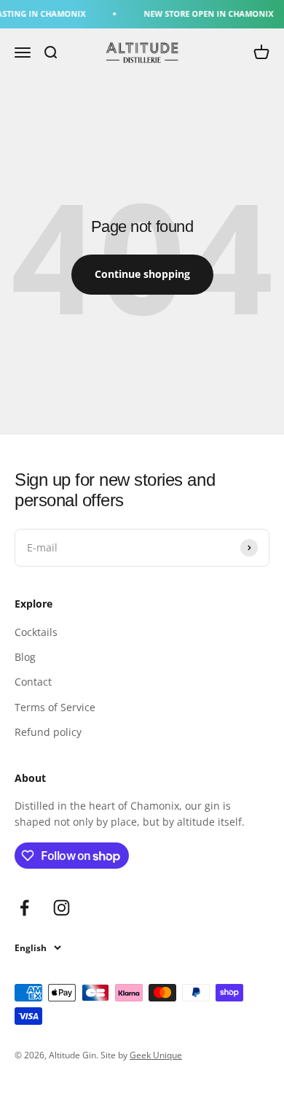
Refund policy (48, 732)
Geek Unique (156, 1055)
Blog (25, 657)
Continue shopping (142, 274)
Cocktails (36, 632)
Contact (33, 682)
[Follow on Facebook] (24, 908)
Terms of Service (55, 707)
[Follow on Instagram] (61, 908)
